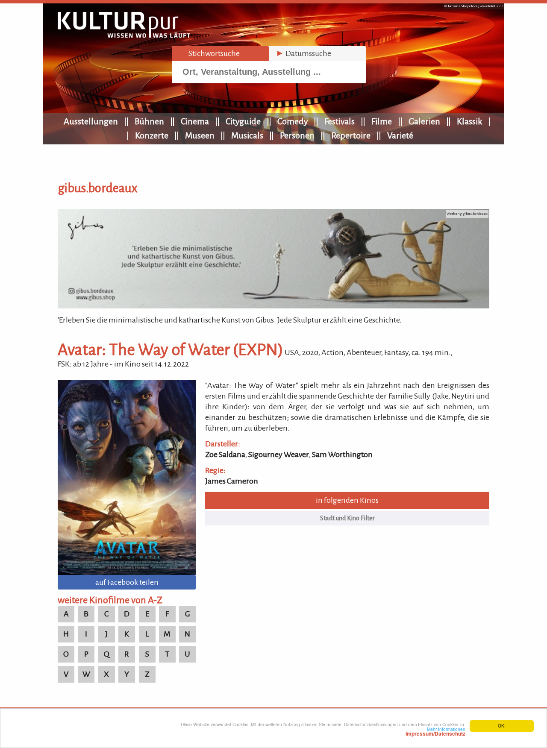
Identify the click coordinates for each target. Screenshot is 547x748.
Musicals (247, 135)
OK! (502, 725)
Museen (200, 135)
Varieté (400, 135)
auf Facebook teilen (127, 582)
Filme (381, 121)
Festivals (339, 121)
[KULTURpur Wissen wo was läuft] (124, 35)
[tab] (220, 53)
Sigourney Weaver (278, 454)
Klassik (469, 121)
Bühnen (149, 121)
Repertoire (351, 135)
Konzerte (151, 135)
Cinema (195, 121)
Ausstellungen (91, 121)
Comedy (292, 121)
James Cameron (231, 481)
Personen (297, 135)
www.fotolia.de (491, 6)
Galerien (424, 121)
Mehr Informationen (435, 731)
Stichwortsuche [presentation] (209, 53)
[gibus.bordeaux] (273, 306)
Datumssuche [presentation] (303, 53)
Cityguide (243, 121)
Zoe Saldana (225, 454)
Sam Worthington (342, 454)
